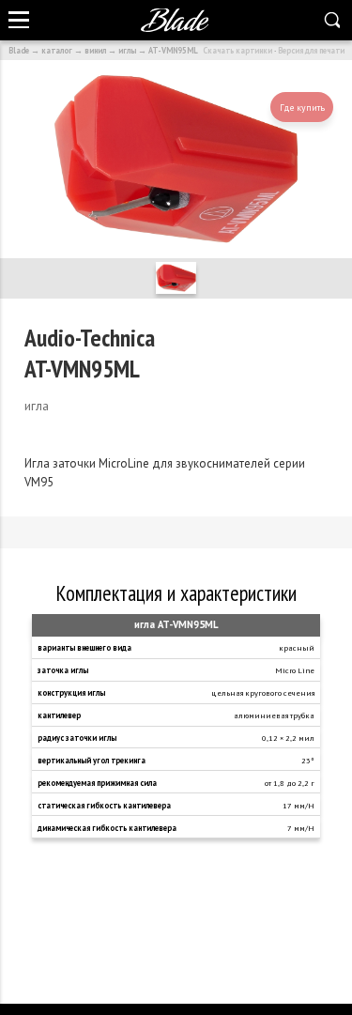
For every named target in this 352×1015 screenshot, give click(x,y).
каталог (56, 50)
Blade (18, 50)
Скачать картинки (237, 50)
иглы (127, 50)
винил (95, 50)
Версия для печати (311, 50)
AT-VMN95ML (173, 50)
